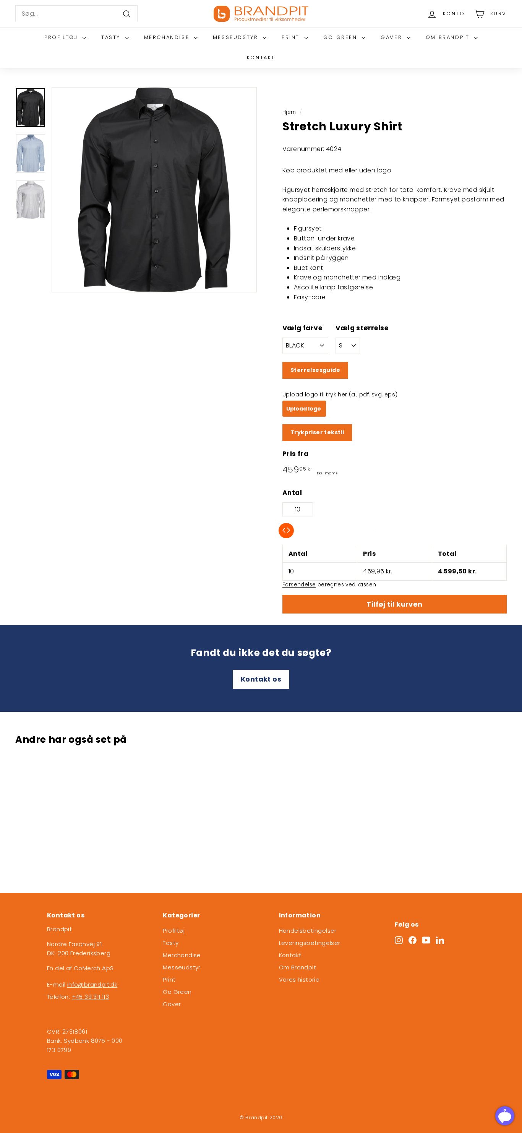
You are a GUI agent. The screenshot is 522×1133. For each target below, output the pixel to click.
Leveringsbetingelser (309, 943)
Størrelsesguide (315, 370)
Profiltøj (62, 37)
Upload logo (304, 408)
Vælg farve (302, 328)
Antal (292, 492)
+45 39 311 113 (90, 997)
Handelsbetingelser (308, 931)
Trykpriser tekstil (317, 432)
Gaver (393, 37)
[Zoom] (154, 190)
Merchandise (168, 37)
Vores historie (299, 980)
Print (292, 37)
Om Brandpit (449, 37)
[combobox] (76, 13)
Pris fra (295, 453)
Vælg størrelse (362, 328)
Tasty (112, 37)
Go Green (341, 37)
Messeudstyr (237, 37)
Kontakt (261, 57)
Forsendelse (299, 584)
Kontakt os (261, 679)
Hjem (289, 112)
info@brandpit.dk (92, 984)
